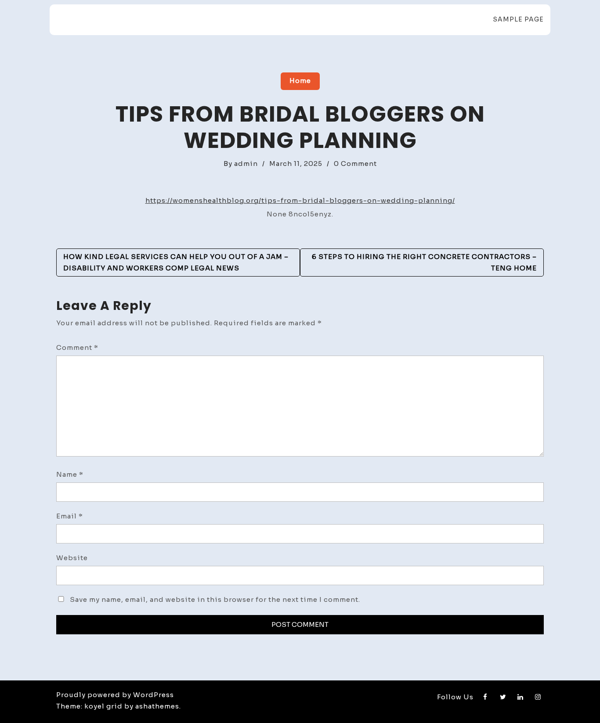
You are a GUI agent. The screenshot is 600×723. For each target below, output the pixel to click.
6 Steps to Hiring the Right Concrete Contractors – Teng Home (424, 262)
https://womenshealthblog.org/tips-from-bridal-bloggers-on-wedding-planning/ (300, 200)
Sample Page (518, 19)
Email (69, 516)
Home (300, 80)
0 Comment (355, 163)
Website (72, 558)
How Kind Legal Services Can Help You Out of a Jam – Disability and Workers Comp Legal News (176, 262)
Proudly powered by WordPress (115, 695)
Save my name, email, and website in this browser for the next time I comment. (215, 599)
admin (246, 163)
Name (69, 474)
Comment (77, 347)
